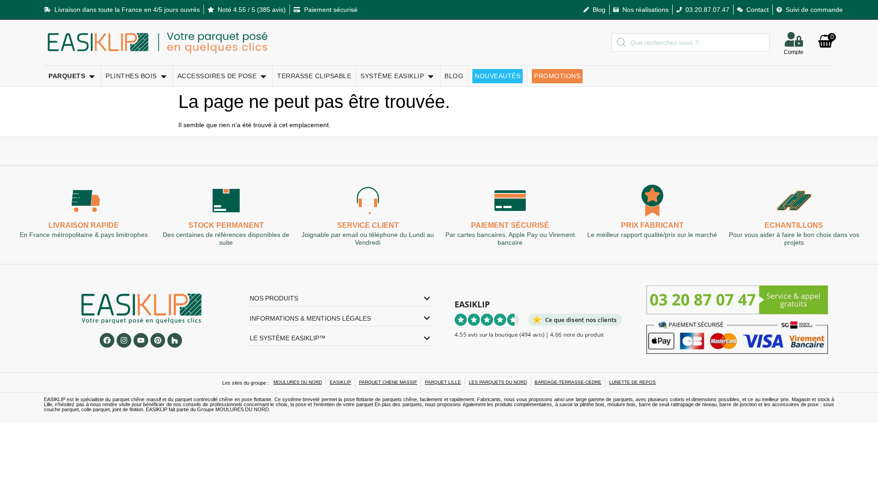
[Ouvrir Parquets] (91, 76)
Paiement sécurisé (510, 226)
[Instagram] (124, 340)
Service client (368, 226)
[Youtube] (141, 340)
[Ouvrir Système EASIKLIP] (430, 76)
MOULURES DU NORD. (242, 409)
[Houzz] (174, 340)
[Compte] (794, 39)
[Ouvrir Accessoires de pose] (263, 76)
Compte (793, 52)
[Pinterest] (157, 340)
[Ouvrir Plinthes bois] (163, 76)
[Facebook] (107, 340)
